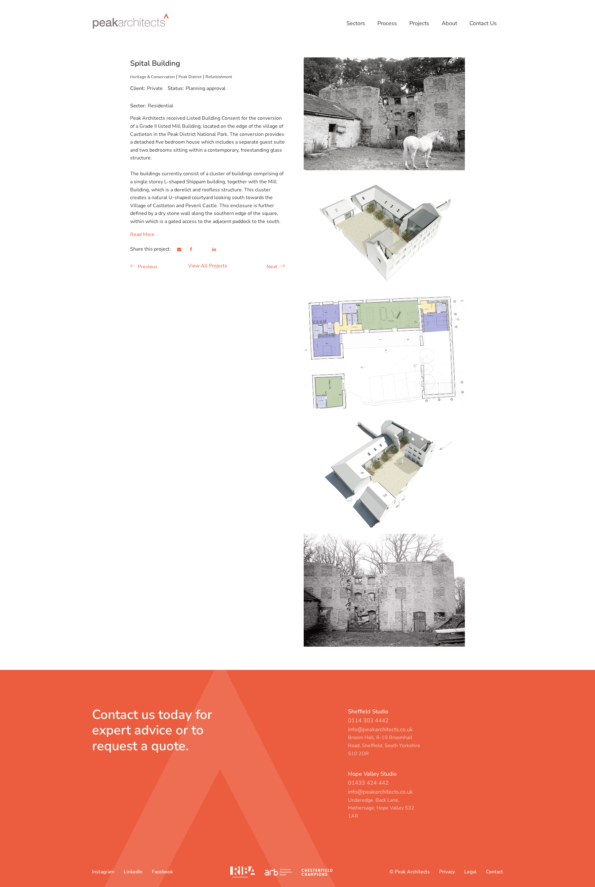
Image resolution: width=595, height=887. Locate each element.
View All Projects (207, 265)
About (449, 23)
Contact (494, 871)
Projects (419, 23)
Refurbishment (218, 76)
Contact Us (483, 23)
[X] (206, 249)
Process (387, 23)
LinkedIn (133, 871)
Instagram (103, 871)
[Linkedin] (218, 249)
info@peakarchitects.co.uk (380, 729)
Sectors (355, 23)
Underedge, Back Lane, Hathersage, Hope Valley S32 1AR (381, 808)
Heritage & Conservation (152, 76)
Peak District (190, 76)
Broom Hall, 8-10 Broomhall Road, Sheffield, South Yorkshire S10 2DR (384, 745)
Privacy (447, 871)
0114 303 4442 (368, 720)
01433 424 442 (368, 783)
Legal (470, 871)
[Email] (183, 249)
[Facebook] (195, 249)
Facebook (162, 871)
